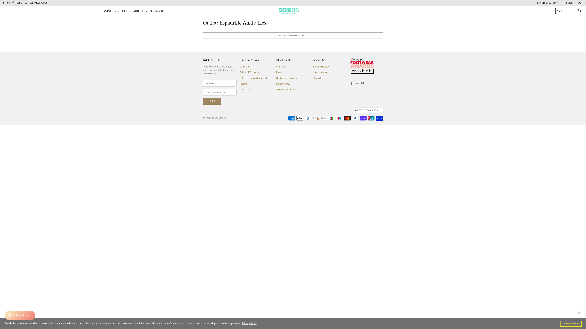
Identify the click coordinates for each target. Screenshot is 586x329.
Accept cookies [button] (571, 323)
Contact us (245, 89)
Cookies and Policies (286, 78)
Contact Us (22, 3)
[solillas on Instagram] (8, 3)
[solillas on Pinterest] (13, 3)
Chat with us (319, 78)
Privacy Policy (283, 84)
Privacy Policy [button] (249, 323)
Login (570, 3)
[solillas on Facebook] (3, 3)
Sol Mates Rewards (38, 3)
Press (279, 72)
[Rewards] (20, 315)
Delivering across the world (253, 78)
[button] (108, 11)
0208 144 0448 (320, 72)
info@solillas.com (321, 66)
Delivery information (250, 72)
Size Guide (245, 66)
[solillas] (289, 11)
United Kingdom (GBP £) (547, 3)
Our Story (281, 66)
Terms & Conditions (285, 89)
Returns (243, 84)
